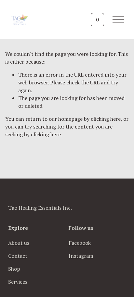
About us (18, 242)
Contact (17, 255)
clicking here (106, 118)
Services (17, 281)
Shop (14, 268)
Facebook (80, 242)
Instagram (81, 255)
